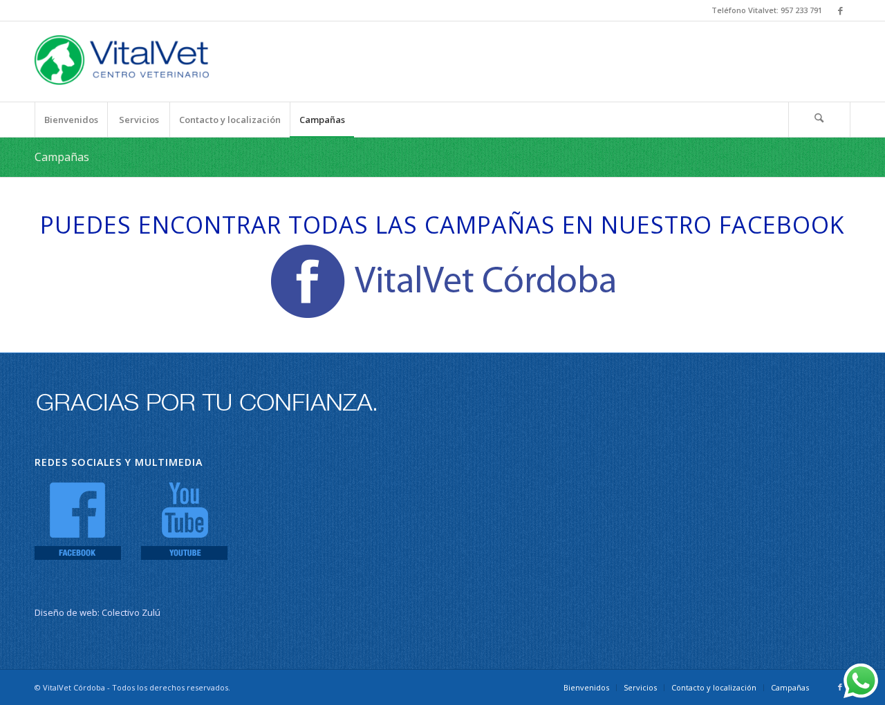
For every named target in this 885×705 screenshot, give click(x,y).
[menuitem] (71, 119)
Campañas (62, 156)
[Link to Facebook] (840, 10)
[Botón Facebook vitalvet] (443, 281)
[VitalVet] (122, 61)
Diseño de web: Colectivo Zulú (97, 612)
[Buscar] (819, 119)
